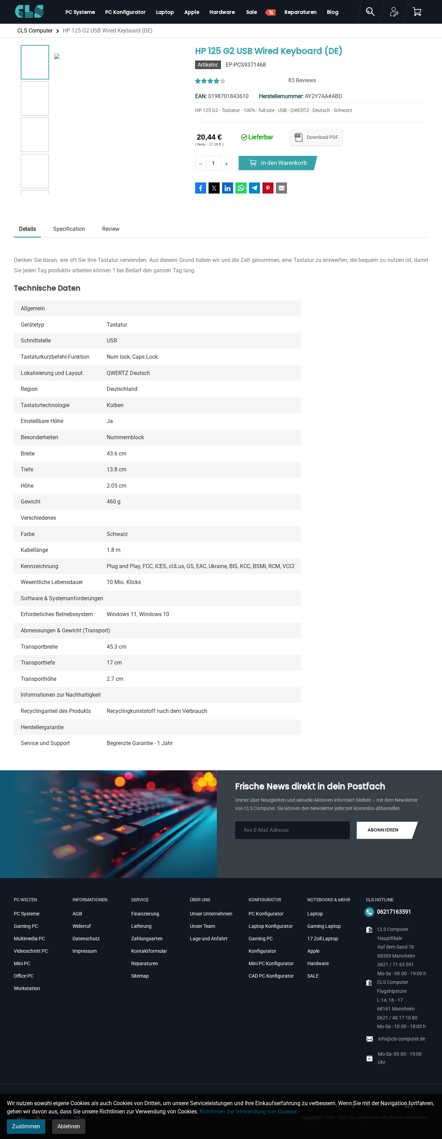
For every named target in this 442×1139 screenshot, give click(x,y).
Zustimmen (26, 1126)
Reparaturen (144, 963)
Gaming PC (26, 926)
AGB (77, 913)
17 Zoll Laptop (322, 938)
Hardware (318, 963)
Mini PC (22, 963)
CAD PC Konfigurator (271, 976)
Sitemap (140, 976)
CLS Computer (34, 30)
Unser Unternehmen (211, 913)
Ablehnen (68, 1126)
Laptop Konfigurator (271, 926)
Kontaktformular (149, 951)
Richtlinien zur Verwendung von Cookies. (249, 1111)
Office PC (23, 976)
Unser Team (202, 926)
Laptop (315, 913)
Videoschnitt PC (31, 951)
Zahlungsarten (147, 938)
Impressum (85, 951)
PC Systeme (26, 913)
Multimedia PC (29, 938)
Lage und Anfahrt (209, 938)
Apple (313, 951)
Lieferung (141, 926)
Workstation (27, 988)
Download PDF (322, 137)
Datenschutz (86, 938)
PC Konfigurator (266, 913)
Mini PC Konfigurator (271, 963)
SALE (313, 976)
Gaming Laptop (324, 926)
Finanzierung (145, 913)
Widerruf (82, 926)
